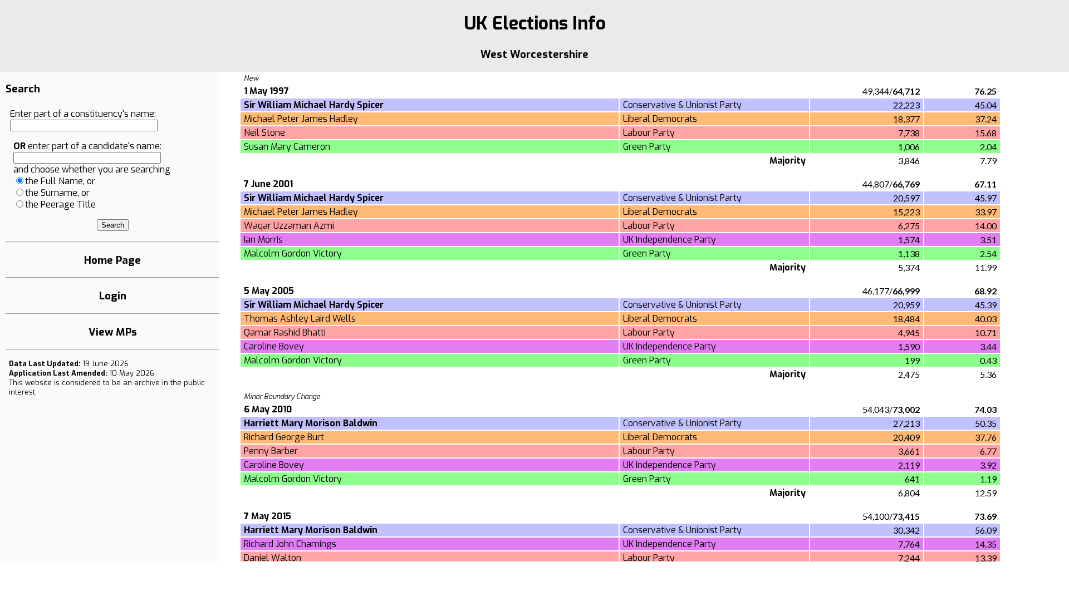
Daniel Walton (272, 558)
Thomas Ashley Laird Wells (300, 318)
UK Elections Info (535, 23)
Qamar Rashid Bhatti (285, 332)
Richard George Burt (284, 437)
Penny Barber (271, 451)
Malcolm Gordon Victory (293, 253)
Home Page (112, 260)
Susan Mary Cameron (287, 146)
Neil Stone (264, 133)
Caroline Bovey (274, 346)
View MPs (113, 332)
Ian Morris (263, 239)
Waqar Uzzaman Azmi (289, 225)
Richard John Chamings (290, 544)
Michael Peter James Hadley (301, 119)
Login (112, 296)
